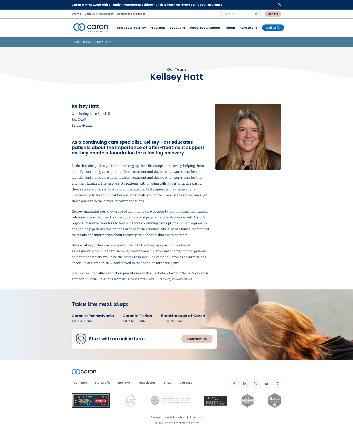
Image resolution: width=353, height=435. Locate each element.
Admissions (248, 28)
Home (76, 42)
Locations (177, 28)
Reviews (124, 383)
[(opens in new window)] (215, 401)
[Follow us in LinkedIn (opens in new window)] (245, 384)
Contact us (197, 339)
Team (87, 42)
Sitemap (196, 417)
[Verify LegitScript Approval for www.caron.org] (274, 401)
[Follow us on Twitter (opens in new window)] (256, 384)
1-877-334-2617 (82, 321)
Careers (186, 383)
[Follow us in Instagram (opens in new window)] (277, 384)
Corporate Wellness (131, 14)
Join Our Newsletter (99, 14)
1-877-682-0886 (134, 321)
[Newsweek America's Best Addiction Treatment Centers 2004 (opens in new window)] (91, 401)
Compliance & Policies (167, 417)
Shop (167, 383)
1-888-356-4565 (172, 321)
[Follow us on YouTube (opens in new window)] (266, 384)
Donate (273, 14)
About (230, 28)
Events (76, 14)
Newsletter (147, 383)
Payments (79, 383)
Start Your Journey (131, 28)
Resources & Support (205, 28)
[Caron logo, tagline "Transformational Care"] (91, 28)
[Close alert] (279, 4)
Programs (157, 28)
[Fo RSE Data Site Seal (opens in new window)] (247, 401)
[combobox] (241, 14)
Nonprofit (102, 383)
